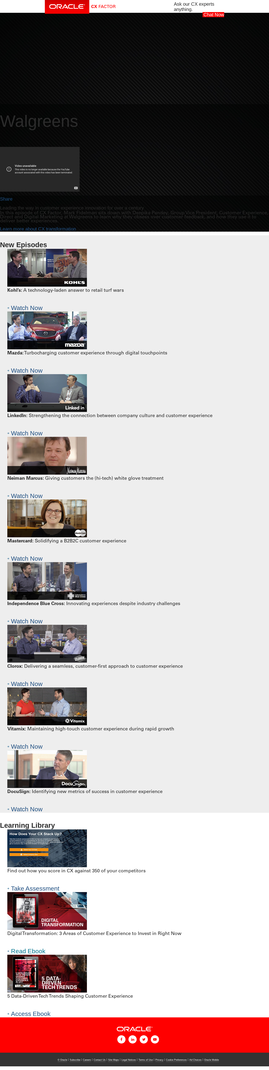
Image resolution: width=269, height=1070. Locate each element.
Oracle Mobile (211, 1059)
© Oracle (62, 1059)
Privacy (159, 1059)
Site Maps (113, 1059)
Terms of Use (146, 1059)
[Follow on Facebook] (121, 1039)
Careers (87, 1059)
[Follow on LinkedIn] (132, 1039)
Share (6, 199)
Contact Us (100, 1059)
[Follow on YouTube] (155, 1039)
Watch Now (27, 308)
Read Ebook (28, 951)
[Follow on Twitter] (144, 1039)
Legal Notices (129, 1059)
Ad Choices (195, 1059)
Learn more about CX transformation (38, 228)
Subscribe (75, 1059)
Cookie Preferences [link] (176, 1059)
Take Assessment (35, 888)
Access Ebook (31, 1013)
